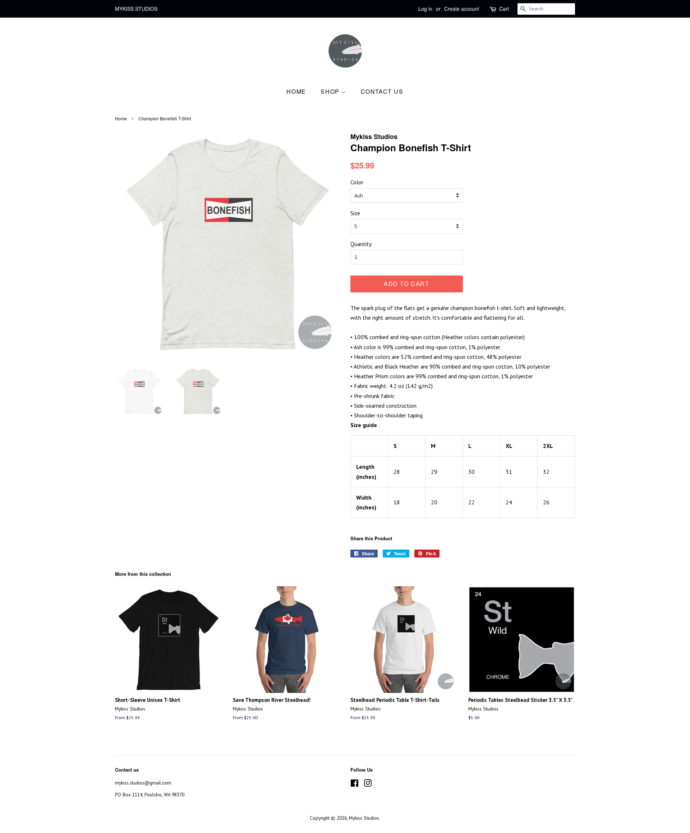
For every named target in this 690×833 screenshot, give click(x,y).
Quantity (361, 243)
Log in (425, 8)
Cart (504, 8)
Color (356, 182)
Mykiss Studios (364, 818)
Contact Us (382, 91)
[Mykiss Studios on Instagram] (368, 784)
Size (355, 213)
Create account (461, 8)
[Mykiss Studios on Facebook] (354, 784)
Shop (331, 91)
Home (296, 91)
